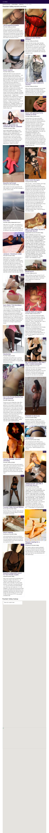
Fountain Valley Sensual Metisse (13, 507)
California (21, 4)
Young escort (29, 438)
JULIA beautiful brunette (11, 25)
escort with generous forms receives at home (34, 113)
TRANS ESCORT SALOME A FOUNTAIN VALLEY (34, 484)
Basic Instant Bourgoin (32, 180)
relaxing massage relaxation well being (12, 459)
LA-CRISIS (5, 1)
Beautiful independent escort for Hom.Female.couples (12, 573)
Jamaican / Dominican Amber (12, 254)
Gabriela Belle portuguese (33, 312)
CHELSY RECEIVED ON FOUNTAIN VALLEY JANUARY (12, 125)
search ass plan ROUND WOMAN (32, 38)
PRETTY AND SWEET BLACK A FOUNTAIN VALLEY (35, 230)
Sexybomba (7, 354)
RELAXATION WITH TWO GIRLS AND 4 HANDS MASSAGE (35, 363)
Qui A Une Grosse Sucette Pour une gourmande (13, 397)
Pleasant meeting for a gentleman (32, 542)
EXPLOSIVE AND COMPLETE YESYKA (34, 83)
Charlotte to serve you (32, 416)
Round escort (29, 271)
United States (15, 4)
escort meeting (8, 532)
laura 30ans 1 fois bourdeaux (12, 305)
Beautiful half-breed (9, 183)
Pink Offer (6, 220)
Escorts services (6, 4)
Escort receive (8, 70)
